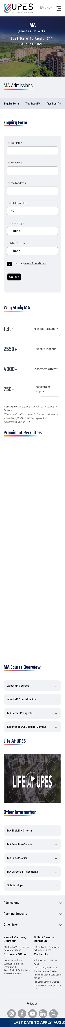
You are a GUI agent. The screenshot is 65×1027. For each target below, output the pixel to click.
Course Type (15, 223)
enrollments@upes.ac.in (45, 967)
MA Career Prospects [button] (19, 713)
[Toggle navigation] (58, 8)
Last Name (14, 163)
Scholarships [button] (15, 885)
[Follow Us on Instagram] (11, 1013)
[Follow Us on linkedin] (43, 1013)
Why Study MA (32, 103)
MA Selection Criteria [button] (19, 844)
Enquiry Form (11, 103)
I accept (30, 263)
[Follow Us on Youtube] (32, 1013)
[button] (34, 473)
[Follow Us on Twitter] (53, 1013)
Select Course (16, 243)
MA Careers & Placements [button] (22, 871)
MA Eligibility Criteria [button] (19, 830)
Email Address (16, 183)
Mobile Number (17, 203)
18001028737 (50, 960)
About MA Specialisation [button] (21, 699)
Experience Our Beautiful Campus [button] (27, 726)
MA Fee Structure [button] (17, 858)
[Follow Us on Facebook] (22, 1013)
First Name (14, 142)
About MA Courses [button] (18, 685)
